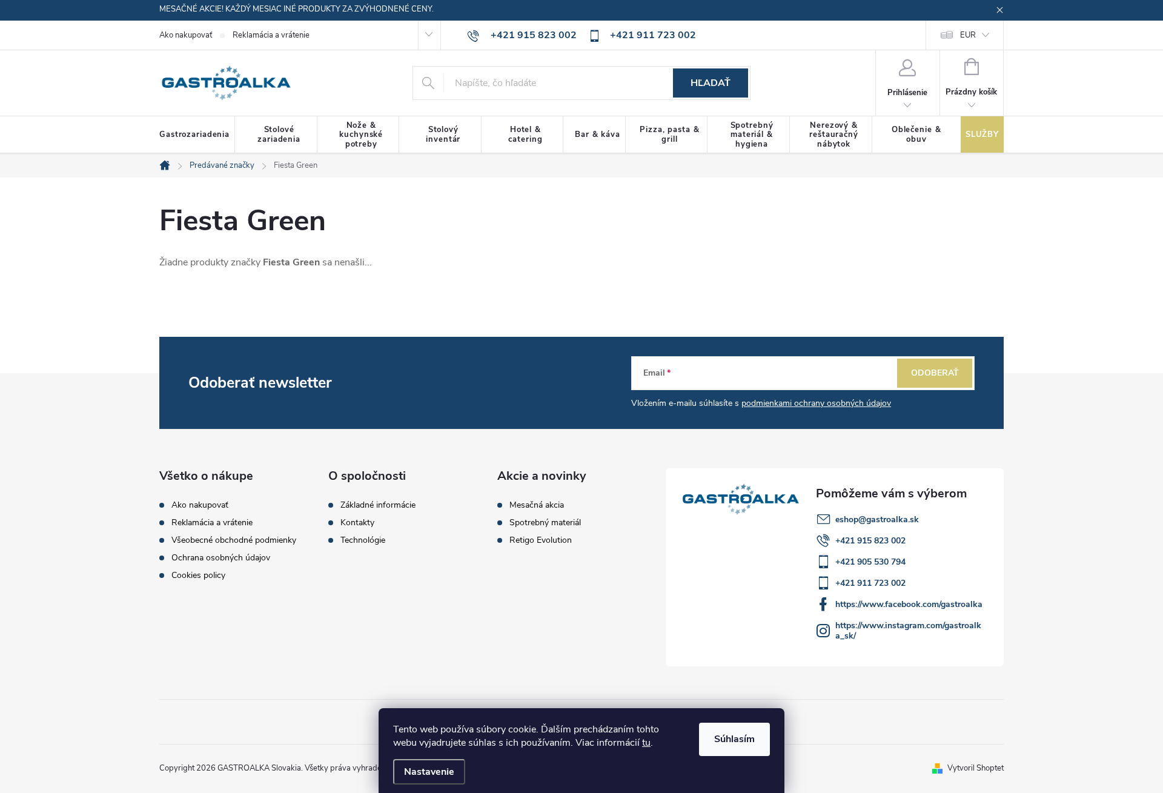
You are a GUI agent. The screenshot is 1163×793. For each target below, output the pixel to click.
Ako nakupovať (185, 35)
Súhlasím (734, 739)
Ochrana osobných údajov (220, 557)
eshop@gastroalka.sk (877, 519)
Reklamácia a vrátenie (271, 35)
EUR (968, 35)
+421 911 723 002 (870, 583)
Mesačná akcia (536, 505)
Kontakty (357, 523)
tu (646, 742)
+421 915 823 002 (870, 540)
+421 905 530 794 (870, 562)
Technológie (362, 540)
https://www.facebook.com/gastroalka (908, 604)
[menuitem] (197, 135)
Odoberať (935, 373)
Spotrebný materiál (545, 523)
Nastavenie (429, 771)
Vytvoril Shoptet (975, 768)
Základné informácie (378, 505)
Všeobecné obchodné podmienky (233, 540)
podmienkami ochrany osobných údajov (816, 403)
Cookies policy (198, 575)
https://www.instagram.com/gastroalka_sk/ (908, 631)
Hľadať (711, 83)
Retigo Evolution (540, 540)
